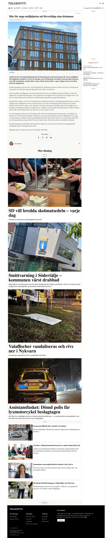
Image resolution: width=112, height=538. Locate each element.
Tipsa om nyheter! (30, 516)
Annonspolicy (14, 528)
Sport (36, 8)
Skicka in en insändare (31, 523)
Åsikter (31, 8)
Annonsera (28, 519)
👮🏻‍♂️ (25, 8)
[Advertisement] (93, 35)
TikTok (45, 519)
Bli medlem (61, 520)
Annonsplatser (13, 516)
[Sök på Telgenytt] (100, 3)
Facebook (46, 521)
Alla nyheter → (45, 502)
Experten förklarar (14, 519)
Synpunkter (29, 521)
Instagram (45, 516)
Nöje (41, 8)
